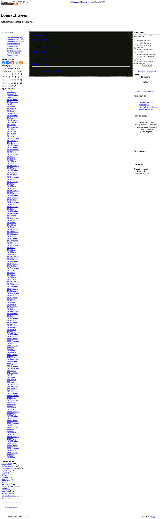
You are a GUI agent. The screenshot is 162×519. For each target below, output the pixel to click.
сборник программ (10, 468)
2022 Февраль (13, 396)
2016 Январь (12, 238)
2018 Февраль (13, 293)
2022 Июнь (11, 405)
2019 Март (11, 320)
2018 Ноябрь (12, 314)
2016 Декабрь (12, 263)
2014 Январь (12, 200)
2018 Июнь (11, 302)
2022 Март (11, 398)
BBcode (5, 477)
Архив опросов (151, 70)
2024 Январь (12, 446)
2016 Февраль (13, 241)
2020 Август (12, 355)
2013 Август (12, 188)
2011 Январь (12, 120)
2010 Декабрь (12, 118)
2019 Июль (11, 330)
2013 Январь (12, 175)
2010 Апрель (12, 102)
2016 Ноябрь (12, 261)
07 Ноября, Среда (39, 64)
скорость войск (8, 486)
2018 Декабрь (12, 316)
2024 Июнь (11, 457)
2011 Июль (11, 134)
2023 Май (11, 430)
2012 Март (11, 152)
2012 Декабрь (12, 172)
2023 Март (11, 425)
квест (4, 482)
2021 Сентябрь (13, 384)
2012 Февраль (13, 150)
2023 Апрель (12, 427)
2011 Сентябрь (13, 138)
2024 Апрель (12, 452)
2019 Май (11, 325)
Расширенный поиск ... (145, 91)
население (6, 484)
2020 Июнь (11, 350)
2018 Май (11, 300)
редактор (5, 473)
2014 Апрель (12, 207)
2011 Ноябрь (12, 143)
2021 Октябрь (12, 386)
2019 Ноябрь (12, 334)
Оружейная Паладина (144, 43)
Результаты (142, 70)
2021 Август (12, 382)
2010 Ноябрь (12, 115)
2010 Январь (12, 100)
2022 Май (11, 402)
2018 (42, 35)
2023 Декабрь (12, 443)
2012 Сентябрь (13, 166)
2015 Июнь (11, 222)
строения (5, 470)
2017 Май (11, 273)
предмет (5, 493)
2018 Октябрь (12, 311)
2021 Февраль (13, 368)
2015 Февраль (13, 213)
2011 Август (12, 136)
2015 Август (12, 227)
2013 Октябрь (12, 193)
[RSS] (102, 2)
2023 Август (12, 434)
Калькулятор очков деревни (145, 56)
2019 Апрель (12, 323)
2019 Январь (12, 318)
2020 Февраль (13, 341)
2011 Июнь (11, 131)
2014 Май (11, 209)
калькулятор (7, 464)
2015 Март (11, 216)
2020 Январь (12, 339)
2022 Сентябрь (13, 411)
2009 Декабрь (12, 97)
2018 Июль (11, 304)
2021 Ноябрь (12, 389)
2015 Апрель (12, 218)
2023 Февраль (13, 423)
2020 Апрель (12, 345)
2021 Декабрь (12, 391)
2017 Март (11, 270)
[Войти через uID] (3, 63)
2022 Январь (12, 393)
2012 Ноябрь (12, 170)
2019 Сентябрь (13, 332)
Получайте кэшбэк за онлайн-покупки (148, 108)
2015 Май (11, 220)
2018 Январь (12, 291)
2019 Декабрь (12, 336)
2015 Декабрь (12, 236)
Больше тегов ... (12, 507)
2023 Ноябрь (12, 441)
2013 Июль (11, 186)
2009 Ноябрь (12, 95)
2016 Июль (11, 252)
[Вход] (96, 2)
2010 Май (11, 104)
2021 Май (11, 375)
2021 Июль (11, 380)
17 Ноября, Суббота (40, 40)
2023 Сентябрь (13, 437)
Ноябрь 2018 (12, 68)
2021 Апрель (12, 373)
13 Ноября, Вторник (40, 52)
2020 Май (11, 348)
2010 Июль (11, 109)
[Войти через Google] (17, 63)
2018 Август (12, 307)
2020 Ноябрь (12, 361)
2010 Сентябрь (13, 113)
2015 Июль (11, 225)
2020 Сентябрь (13, 357)
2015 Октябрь (12, 232)
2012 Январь (12, 147)
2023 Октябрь (12, 439)
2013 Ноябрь (12, 195)
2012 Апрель (12, 154)
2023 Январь (12, 421)
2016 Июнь (11, 250)
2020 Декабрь (12, 364)
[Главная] (74, 2)
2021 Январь (12, 366)
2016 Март (11, 243)
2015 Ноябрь (12, 234)
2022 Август (12, 409)
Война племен (8, 466)
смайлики (6, 489)
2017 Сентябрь (13, 282)
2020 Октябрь (12, 359)
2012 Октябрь (12, 168)
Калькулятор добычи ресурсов (146, 54)
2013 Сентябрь (13, 191)
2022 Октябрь (12, 414)
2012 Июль (11, 161)
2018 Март (11, 295)
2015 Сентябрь (13, 229)
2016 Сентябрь (13, 257)
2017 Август (12, 279)
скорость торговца (9, 495)
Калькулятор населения (144, 49)
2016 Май (11, 248)
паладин (5, 491)
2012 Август (12, 163)
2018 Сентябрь (13, 309)
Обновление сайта (50, 47)
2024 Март (11, 450)
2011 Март (11, 125)
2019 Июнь (11, 327)
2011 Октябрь (12, 141)
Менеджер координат (143, 40)
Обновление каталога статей (54, 71)
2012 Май (11, 156)
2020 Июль (11, 352)
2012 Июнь (11, 159)
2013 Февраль (13, 177)
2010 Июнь (11, 106)
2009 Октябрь (12, 93)
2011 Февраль (12, 122)
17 (18, 80)
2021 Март (11, 370)
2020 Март (11, 343)
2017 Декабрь (12, 289)
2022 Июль (11, 407)
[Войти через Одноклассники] (21, 63)
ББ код (4, 475)
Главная (34, 35)
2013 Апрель (12, 182)
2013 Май (11, 184)
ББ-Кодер (140, 51)
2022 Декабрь (12, 418)
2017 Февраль (13, 268)
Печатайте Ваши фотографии (146, 103)
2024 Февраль (13, 448)
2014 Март (11, 204)
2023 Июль (11, 432)
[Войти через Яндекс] (12, 63)
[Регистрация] (85, 2)
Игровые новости (49, 59)
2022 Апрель (12, 400)
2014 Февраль (13, 202)
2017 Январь (12, 266)
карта (4, 498)
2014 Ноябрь (12, 211)
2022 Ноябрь (12, 416)
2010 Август (12, 111)
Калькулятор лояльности (145, 59)
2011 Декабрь (12, 145)
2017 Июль (11, 277)
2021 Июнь (11, 377)
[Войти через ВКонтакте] (8, 63)
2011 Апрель (12, 127)
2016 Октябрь (12, 259)
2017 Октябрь (12, 284)
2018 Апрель (12, 298)
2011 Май (11, 129)
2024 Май (11, 455)
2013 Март (11, 179)
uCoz (153, 516)
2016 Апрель (12, 245)
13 (6, 80)
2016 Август (12, 254)
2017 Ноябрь (12, 286)
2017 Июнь (11, 275)
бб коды (5, 480)
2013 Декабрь (12, 197)
